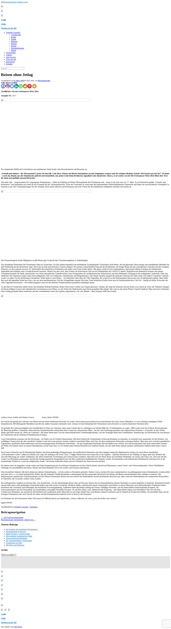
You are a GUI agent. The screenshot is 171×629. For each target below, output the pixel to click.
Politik (13, 39)
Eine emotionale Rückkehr (16, 538)
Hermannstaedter (44, 81)
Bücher (14, 44)
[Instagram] (7, 86)
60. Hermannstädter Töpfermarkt (19, 541)
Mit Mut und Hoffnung (15, 545)
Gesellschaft (16, 35)
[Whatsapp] (21, 86)
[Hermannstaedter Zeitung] (14, 2)
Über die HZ (11, 59)
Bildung (14, 41)
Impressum (10, 62)
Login (3, 20)
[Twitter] (12, 86)
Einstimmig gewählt (14, 543)
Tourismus (33, 507)
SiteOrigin (18, 627)
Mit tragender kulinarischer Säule (19, 536)
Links (3, 24)
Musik (13, 50)
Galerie (9, 55)
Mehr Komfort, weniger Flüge (18, 534)
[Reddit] (25, 86)
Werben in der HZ (9, 28)
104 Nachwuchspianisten (12, 517)
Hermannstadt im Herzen (16, 532)
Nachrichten (11, 53)
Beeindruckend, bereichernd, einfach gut (18, 520)
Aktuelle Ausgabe (13, 32)
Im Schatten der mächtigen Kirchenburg (22, 529)
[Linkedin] (16, 86)
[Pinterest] (29, 86)
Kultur (13, 37)
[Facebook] (3, 86)
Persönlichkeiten (17, 48)
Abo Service (11, 57)
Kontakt (9, 64)
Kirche (13, 46)
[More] (34, 86)
